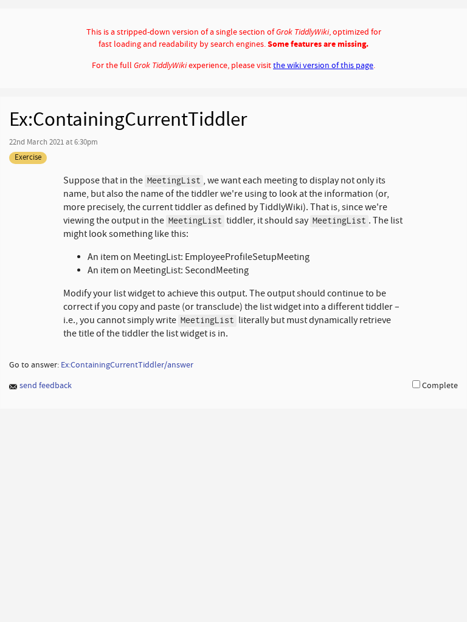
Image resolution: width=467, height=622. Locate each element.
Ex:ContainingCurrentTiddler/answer (127, 364)
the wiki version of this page (323, 65)
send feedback (45, 385)
